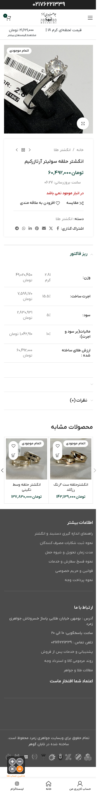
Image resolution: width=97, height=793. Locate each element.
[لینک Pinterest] (36, 229)
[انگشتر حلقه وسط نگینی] (26, 459)
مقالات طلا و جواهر (78, 670)
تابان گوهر (36, 744)
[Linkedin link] (30, 229)
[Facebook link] (57, 229)
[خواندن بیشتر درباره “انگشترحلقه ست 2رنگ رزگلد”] (57, 455)
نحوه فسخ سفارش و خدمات (71, 561)
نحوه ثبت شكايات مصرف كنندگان (66, 543)
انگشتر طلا (62, 150)
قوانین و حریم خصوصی (74, 571)
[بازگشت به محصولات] (23, 150)
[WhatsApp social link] (23, 229)
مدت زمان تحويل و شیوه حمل (69, 552)
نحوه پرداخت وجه (79, 580)
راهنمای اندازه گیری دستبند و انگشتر (63, 533)
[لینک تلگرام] (16, 229)
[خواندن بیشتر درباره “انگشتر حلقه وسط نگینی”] (13, 455)
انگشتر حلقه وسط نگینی (27, 487)
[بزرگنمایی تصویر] (83, 123)
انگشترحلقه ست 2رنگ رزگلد (70, 487)
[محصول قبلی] (29, 150)
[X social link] (50, 229)
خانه (80, 150)
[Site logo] (48, 17)
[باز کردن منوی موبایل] (90, 17)
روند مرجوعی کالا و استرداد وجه (68, 661)
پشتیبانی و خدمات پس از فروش (67, 651)
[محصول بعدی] (16, 150)
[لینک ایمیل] (43, 229)
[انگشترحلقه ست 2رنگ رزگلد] (70, 459)
